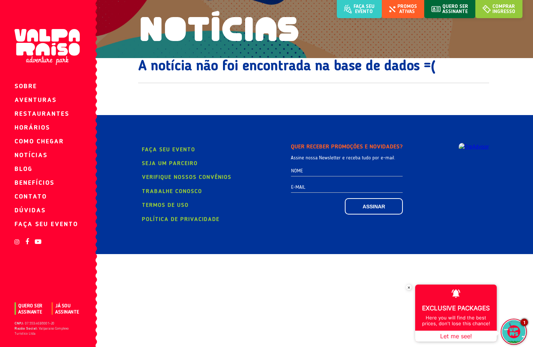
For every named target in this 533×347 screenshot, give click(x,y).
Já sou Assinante (67, 309)
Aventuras (36, 100)
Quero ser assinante (30, 309)
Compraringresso (503, 9)
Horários (32, 127)
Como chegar (39, 141)
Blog (23, 169)
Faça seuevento (364, 9)
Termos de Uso (165, 205)
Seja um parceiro (170, 164)
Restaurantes (42, 114)
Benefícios (34, 183)
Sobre (26, 86)
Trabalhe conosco (172, 192)
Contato (31, 196)
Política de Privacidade (180, 220)
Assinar (374, 206)
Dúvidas (30, 210)
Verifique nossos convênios (186, 177)
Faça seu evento (46, 224)
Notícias (31, 155)
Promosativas (407, 9)
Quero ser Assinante (455, 9)
